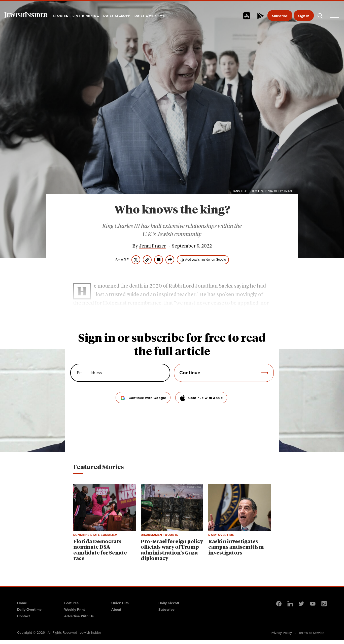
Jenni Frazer (152, 246)
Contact (23, 616)
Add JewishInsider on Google (205, 259)
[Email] (158, 259)
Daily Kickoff (168, 602)
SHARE (122, 260)
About (116, 609)
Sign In (303, 15)
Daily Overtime (29, 609)
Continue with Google (147, 398)
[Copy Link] (147, 259)
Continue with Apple (205, 398)
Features (71, 602)
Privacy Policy (281, 632)
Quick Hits (120, 602)
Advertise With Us (79, 616)
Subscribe (280, 15)
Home (22, 602)
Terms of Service (311, 632)
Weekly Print (74, 609)
